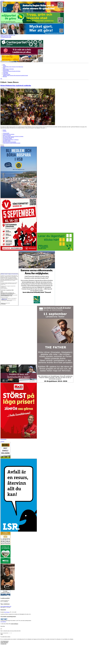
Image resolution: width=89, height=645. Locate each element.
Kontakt (26, 75)
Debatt (4, 68)
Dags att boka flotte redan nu (8, 137)
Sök (1, 634)
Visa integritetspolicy (4, 641)
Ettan (4, 64)
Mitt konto (5, 76)
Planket (7, 68)
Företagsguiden (3, 439)
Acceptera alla (3, 643)
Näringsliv (14, 66)
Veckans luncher (6, 133)
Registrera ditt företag (16, 71)
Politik (19, 66)
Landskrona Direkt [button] (6, 74)
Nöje (17, 66)
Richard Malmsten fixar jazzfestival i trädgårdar (15, 85)
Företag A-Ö (5, 71)
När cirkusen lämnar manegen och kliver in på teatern (13, 136)
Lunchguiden (5, 72)
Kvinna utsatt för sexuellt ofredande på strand (11, 142)
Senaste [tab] (4, 129)
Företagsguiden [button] (6, 70)
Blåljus (7, 66)
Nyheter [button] (4, 65)
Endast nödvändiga (4, 642)
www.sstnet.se (3, 621)
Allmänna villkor (6, 75)
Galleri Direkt (5, 73)
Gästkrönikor (11, 68)
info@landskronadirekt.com (5, 606)
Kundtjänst (22, 75)
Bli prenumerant (17, 75)
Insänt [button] (4, 67)
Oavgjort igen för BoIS (7, 138)
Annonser (2, 1)
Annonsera (12, 75)
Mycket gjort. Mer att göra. (9, 141)
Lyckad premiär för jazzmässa (8, 134)
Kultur (10, 66)
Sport (22, 66)
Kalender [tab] (4, 131)
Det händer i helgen (6, 140)
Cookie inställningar (14, 623)
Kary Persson (11, 88)
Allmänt (4, 66)
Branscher (10, 71)
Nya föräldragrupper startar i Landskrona (11, 139)
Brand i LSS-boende (7, 135)
